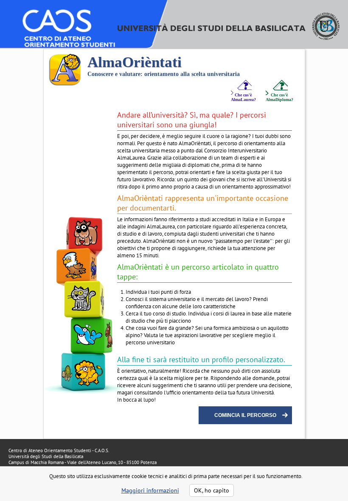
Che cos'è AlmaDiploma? (279, 97)
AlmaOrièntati (134, 62)
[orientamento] (57, 56)
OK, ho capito (211, 490)
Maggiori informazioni (150, 490)
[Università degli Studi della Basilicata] (229, 38)
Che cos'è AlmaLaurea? (243, 97)
